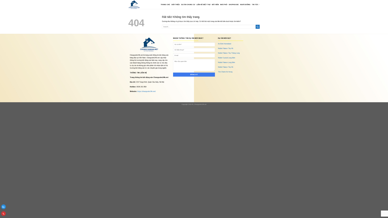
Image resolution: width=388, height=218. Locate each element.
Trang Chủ (165, 4)
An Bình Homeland (224, 44)
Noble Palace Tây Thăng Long (229, 53)
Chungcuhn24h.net (200, 104)
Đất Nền (215, 4)
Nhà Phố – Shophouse (229, 4)
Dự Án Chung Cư (188, 4)
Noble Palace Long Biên (226, 62)
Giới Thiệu (175, 4)
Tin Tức (255, 4)
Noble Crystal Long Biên (226, 58)
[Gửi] (258, 27)
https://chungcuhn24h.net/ (146, 91)
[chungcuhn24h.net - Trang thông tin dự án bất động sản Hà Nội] (135, 4)
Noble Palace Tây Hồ (225, 48)
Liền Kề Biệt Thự (203, 4)
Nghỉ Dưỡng (245, 4)
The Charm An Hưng (225, 72)
